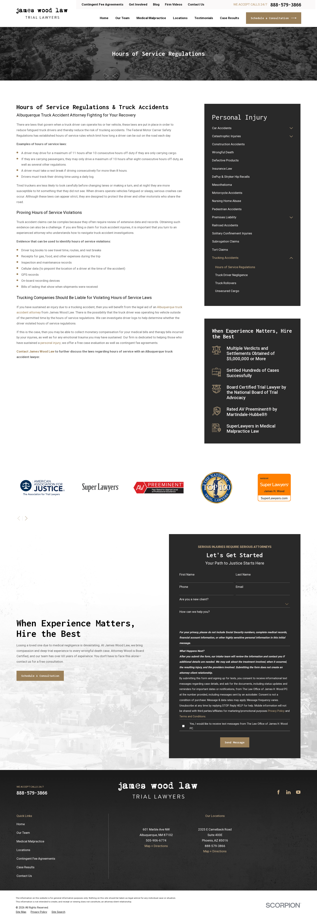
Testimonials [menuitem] (203, 18)
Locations (23, 850)
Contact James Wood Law (35, 351)
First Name (186, 574)
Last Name (243, 574)
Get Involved (138, 4)
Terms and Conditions (192, 716)
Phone (183, 587)
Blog (156, 4)
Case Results (25, 867)
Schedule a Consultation (270, 18)
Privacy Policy (276, 710)
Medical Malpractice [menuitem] (151, 18)
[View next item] (26, 518)
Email (239, 587)
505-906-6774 (156, 840)
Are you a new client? (193, 599)
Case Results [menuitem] (229, 18)
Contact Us (196, 4)
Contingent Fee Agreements (102, 4)
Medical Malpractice (30, 841)
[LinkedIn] (288, 792)
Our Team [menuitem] (122, 18)
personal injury (50, 343)
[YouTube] (298, 792)
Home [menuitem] (104, 18)
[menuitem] (250, 128)
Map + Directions (156, 846)
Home (21, 824)
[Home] (42, 13)
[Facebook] (278, 792)
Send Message (235, 742)
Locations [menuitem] (180, 18)
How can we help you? (194, 612)
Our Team (23, 833)
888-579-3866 (285, 4)
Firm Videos (173, 4)
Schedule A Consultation (40, 675)
